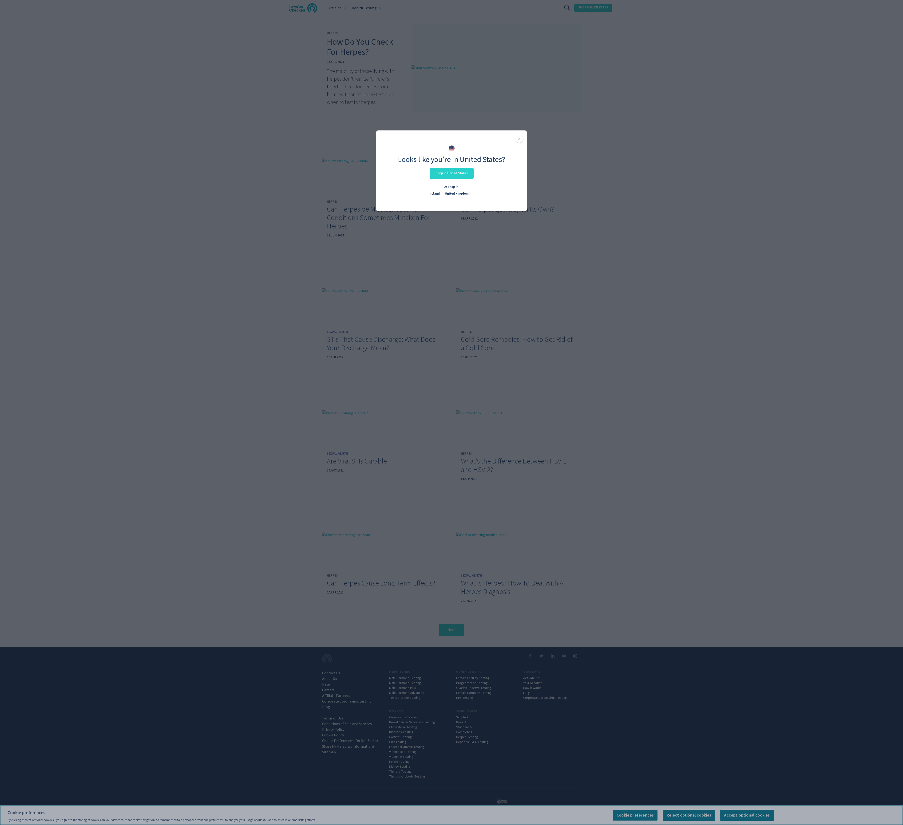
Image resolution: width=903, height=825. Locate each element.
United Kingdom (457, 193)
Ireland (434, 193)
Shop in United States (452, 173)
